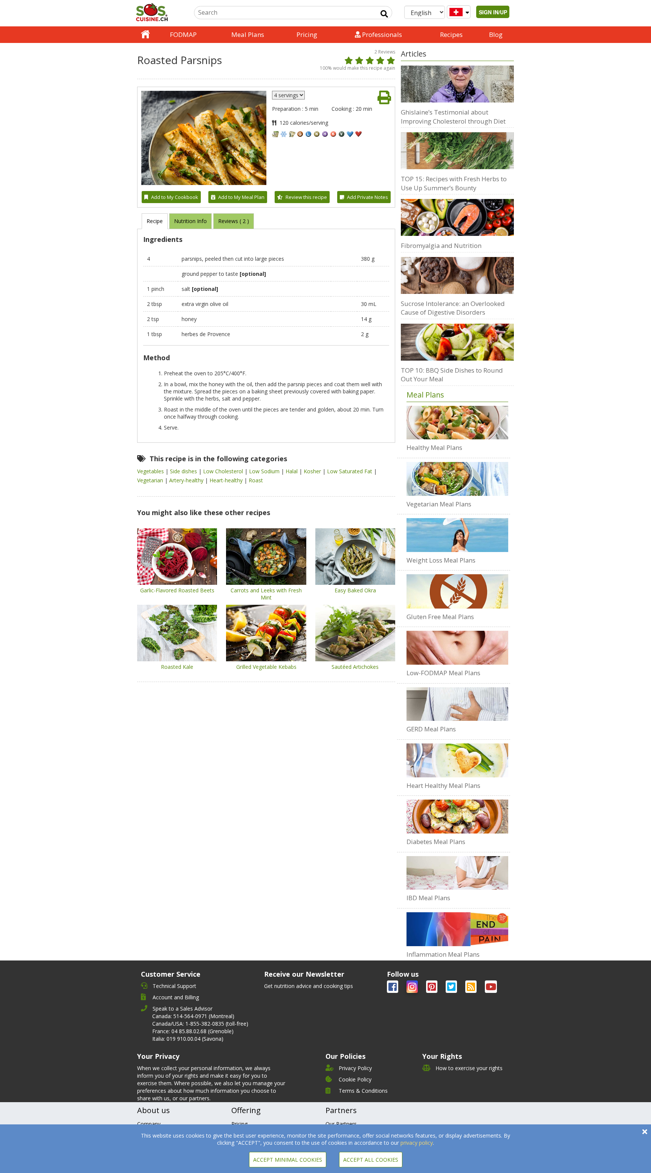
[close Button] (645, 1131)
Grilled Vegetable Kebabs (266, 666)
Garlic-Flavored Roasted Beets (177, 590)
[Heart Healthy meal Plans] (457, 760)
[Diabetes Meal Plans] (457, 816)
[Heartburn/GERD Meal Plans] (457, 704)
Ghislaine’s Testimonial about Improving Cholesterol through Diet (453, 116)
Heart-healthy (226, 480)
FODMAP (183, 34)
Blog (496, 34)
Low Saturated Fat (350, 471)
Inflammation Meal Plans (443, 954)
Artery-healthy (187, 480)
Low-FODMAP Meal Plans (443, 672)
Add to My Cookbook (174, 197)
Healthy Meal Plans (434, 447)
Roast (256, 480)
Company (148, 1123)
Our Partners (341, 1123)
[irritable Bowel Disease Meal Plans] (457, 873)
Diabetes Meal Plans (435, 841)
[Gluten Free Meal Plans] (457, 591)
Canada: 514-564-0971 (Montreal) (193, 1016)
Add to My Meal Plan (241, 197)
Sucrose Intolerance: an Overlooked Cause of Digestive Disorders (453, 308)
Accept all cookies (370, 1159)
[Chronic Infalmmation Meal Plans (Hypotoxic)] (457, 929)
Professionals (381, 34)
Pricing (306, 34)
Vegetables (151, 471)
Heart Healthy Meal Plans (443, 785)
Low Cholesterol (224, 471)
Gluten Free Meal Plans (440, 616)
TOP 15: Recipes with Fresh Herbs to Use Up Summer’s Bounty (454, 183)
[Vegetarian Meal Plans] (457, 479)
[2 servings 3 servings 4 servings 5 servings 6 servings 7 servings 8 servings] (288, 95)
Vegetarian (151, 480)
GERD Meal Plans (431, 729)
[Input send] (384, 14)
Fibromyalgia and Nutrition (441, 245)
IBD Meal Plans (428, 897)
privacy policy (416, 1142)
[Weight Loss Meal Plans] (457, 535)
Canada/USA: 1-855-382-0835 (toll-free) (200, 1023)
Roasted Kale (177, 666)
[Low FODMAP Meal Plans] (457, 648)
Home (145, 34)
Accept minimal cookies (287, 1159)
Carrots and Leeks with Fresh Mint (266, 594)
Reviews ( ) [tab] (233, 221)
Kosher (313, 471)
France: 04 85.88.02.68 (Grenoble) (193, 1031)
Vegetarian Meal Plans (438, 504)
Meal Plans (247, 34)
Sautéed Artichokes (355, 666)
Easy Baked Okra (355, 590)
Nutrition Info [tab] (190, 221)
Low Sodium (265, 471)
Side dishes (184, 471)
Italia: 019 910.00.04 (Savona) (187, 1038)
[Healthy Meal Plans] (457, 423)
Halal (292, 471)
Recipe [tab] (155, 221)
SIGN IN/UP (493, 12)
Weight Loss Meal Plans (440, 560)
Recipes (451, 34)
